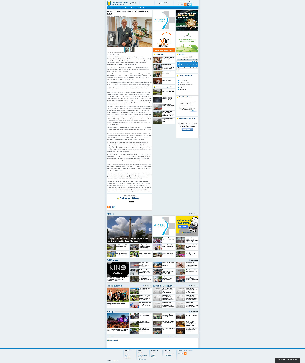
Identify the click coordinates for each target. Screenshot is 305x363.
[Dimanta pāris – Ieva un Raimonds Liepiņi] (157, 81)
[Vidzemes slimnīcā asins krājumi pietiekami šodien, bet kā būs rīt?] (134, 305)
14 (190, 64)
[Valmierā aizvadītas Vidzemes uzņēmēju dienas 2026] (134, 330)
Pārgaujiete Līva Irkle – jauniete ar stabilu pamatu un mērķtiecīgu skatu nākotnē (145, 297)
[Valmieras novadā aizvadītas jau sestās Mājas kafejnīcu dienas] (157, 254)
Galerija (110, 311)
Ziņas (109, 7)
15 (193, 64)
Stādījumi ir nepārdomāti (186, 109)
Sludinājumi (134, 7)
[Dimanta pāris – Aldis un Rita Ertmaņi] (157, 74)
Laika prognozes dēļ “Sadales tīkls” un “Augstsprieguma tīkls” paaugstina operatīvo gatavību (168, 114)
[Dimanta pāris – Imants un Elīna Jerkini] (157, 60)
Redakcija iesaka (114, 285)
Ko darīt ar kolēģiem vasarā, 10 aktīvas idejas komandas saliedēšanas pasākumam (191, 264)
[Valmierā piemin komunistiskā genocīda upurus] (134, 323)
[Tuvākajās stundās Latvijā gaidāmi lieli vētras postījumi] (157, 99)
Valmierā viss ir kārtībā (185, 107)
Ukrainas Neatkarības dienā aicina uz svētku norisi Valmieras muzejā (122, 253)
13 (187, 64)
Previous (109, 229)
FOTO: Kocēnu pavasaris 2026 (168, 329)
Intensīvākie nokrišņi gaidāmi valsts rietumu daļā (168, 120)
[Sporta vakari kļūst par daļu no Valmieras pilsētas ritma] (157, 265)
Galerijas (118, 7)
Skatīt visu (194, 214)
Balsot (193, 111)
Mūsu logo (153, 356)
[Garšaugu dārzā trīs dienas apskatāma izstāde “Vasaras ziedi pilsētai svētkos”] (180, 254)
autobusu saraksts (186, 84)
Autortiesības (168, 352)
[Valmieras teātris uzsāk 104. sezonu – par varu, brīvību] (180, 247)
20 (187, 66)
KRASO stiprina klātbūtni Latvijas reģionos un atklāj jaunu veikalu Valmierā (192, 279)
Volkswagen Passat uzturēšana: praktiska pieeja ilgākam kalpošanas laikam (168, 272)
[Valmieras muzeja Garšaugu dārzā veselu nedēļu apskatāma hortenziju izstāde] (134, 254)
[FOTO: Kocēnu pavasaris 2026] (157, 330)
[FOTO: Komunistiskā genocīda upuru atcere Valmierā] (180, 316)
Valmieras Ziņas (110, 337)
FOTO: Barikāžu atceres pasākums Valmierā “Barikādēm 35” (191, 330)
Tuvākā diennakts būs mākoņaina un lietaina (168, 90)
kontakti (184, 82)
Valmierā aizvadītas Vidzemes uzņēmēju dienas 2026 (144, 330)
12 (184, 64)
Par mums (180, 1)
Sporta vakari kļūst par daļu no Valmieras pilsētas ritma (168, 264)
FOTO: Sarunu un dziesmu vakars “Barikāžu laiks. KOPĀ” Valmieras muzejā (191, 323)
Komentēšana (168, 355)
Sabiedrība (140, 352)
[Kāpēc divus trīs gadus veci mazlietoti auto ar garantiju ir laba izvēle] (134, 272)
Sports (139, 358)
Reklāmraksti (141, 7)
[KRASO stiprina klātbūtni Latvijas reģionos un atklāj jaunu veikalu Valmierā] (180, 279)
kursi (183, 86)
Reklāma (191, 1)
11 (181, 64)
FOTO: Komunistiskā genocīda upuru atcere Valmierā (191, 315)
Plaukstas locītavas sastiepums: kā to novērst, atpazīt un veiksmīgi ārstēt (144, 264)
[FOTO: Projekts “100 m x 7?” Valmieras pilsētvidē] (157, 323)
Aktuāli (110, 213)
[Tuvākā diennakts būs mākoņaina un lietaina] (157, 92)
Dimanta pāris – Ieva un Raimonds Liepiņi (168, 79)
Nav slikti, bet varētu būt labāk (187, 108)
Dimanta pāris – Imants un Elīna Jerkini (168, 58)
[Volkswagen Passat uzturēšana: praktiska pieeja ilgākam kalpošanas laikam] (157, 272)
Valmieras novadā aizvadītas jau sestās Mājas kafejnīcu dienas (168, 253)
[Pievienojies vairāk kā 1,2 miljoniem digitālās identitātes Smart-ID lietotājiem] (157, 279)
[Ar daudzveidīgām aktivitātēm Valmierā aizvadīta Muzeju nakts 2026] (157, 316)
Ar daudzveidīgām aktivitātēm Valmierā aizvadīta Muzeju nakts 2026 (168, 316)
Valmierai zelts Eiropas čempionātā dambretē (168, 238)
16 (196, 64)
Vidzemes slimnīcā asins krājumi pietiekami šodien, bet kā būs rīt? (145, 304)
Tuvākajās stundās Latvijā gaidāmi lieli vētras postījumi (167, 98)
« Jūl (177, 71)
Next (149, 229)
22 (193, 66)
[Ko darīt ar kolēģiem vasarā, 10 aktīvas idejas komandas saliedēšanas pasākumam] (180, 265)
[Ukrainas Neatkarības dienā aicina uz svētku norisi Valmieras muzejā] (111, 254)
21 (190, 66)
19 (184, 66)
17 (178, 66)
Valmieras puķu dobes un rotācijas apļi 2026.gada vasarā (144, 290)
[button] (188, 5)
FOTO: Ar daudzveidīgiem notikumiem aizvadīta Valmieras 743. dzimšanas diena (127, 239)
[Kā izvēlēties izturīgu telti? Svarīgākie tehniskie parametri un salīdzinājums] (134, 279)
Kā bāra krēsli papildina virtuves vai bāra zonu (191, 270)
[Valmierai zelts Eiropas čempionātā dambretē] (157, 240)
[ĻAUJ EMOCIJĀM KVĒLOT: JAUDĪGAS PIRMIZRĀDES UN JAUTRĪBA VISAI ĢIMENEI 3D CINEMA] (118, 269)
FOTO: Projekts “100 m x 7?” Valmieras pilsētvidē (168, 321)
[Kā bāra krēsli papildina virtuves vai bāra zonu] (180, 272)
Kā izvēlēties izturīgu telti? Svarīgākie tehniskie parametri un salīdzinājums (145, 279)
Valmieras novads (172, 337)
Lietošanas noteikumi (169, 354)
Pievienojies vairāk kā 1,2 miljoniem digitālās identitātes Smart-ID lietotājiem (168, 279)
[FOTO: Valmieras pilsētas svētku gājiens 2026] (134, 316)
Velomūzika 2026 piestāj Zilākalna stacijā (116, 304)
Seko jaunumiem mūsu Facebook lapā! (287, 359)
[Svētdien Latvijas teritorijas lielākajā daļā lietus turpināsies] (157, 106)
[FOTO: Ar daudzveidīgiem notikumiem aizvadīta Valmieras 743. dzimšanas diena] (118, 320)
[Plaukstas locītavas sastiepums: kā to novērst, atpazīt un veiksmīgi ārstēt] (134, 265)
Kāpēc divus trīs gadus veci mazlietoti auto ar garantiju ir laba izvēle (145, 271)
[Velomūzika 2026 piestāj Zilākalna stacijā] (118, 295)
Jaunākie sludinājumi (163, 285)
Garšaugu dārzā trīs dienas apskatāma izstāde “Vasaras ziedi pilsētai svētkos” (191, 254)
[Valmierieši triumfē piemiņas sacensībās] (157, 247)
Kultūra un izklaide (142, 359)
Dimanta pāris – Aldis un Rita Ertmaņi (168, 72)
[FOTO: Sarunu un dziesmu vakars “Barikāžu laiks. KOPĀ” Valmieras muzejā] (180, 323)
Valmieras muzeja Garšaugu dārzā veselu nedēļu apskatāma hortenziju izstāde (145, 254)
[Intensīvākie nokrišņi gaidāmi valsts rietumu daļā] (157, 121)
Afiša (126, 7)
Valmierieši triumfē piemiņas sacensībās (167, 245)
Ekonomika (140, 354)
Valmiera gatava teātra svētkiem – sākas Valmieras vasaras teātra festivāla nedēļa (192, 240)
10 (178, 64)
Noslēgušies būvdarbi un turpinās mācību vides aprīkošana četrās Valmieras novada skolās (145, 247)
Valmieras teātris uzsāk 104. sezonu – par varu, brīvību (191, 246)
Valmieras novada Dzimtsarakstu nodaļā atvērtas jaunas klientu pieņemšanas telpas (168, 66)
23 (196, 66)
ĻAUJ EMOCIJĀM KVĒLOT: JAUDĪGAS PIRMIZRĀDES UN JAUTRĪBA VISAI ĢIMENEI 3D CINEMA (116, 279)
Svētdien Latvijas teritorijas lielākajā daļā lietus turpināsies (168, 106)
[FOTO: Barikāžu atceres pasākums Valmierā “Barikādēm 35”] (180, 330)
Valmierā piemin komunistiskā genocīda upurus (145, 322)
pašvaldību (183, 80)
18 (181, 66)
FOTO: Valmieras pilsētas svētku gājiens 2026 (145, 314)
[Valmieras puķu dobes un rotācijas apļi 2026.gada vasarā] (134, 291)
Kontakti (186, 1)
